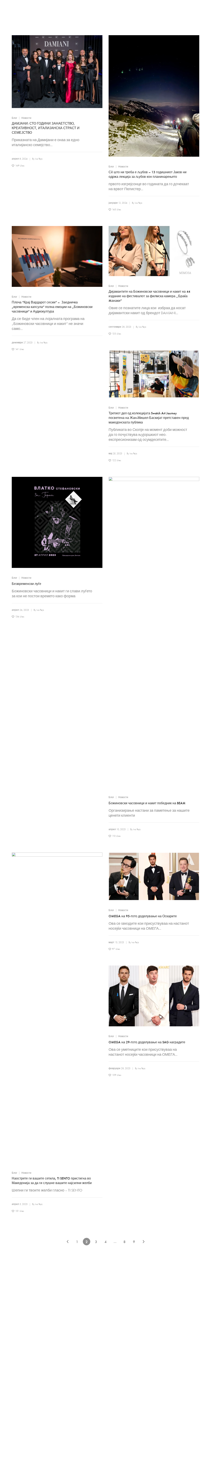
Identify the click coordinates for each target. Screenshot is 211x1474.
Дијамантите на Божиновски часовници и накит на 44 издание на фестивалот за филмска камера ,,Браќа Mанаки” (149, 296)
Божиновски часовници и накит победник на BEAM (147, 803)
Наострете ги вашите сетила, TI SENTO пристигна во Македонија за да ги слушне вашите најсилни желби (52, 1180)
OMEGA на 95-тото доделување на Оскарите (143, 916)
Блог (14, 118)
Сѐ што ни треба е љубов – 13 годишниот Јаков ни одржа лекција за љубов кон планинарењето (147, 174)
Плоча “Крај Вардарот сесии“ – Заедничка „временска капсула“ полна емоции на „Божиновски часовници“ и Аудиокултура (52, 306)
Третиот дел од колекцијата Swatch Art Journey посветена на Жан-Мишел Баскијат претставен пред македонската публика (149, 417)
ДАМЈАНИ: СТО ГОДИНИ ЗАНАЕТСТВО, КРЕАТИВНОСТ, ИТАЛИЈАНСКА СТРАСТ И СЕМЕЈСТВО (46, 128)
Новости (26, 118)
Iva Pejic (38, 158)
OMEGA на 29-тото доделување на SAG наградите (147, 1042)
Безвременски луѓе (26, 584)
